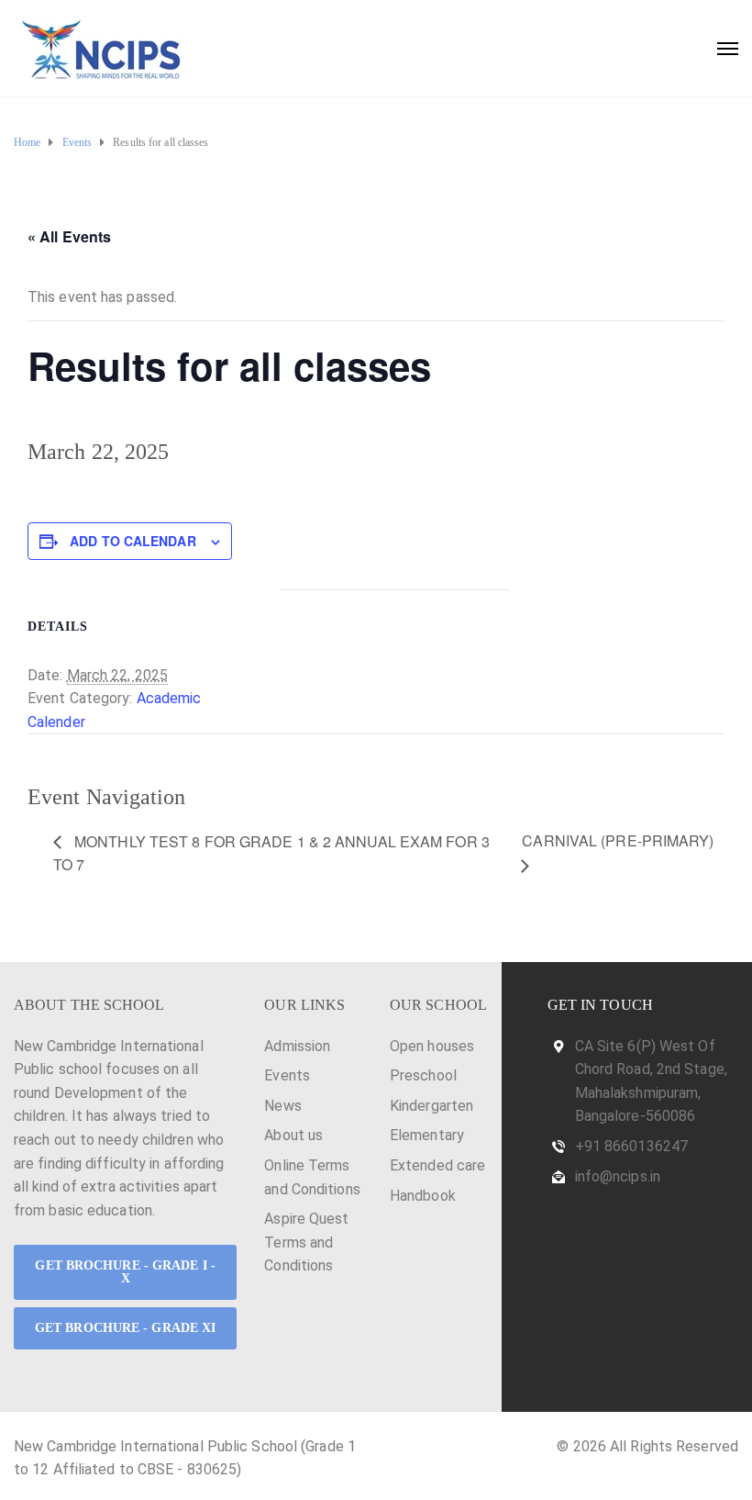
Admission (297, 1046)
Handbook (423, 1195)
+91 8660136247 (631, 1146)
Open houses (432, 1046)
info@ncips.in (617, 1176)
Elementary (427, 1135)
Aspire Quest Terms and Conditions (306, 1242)
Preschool (423, 1075)
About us (293, 1135)
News (282, 1105)
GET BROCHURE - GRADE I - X (125, 1272)
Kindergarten (431, 1105)
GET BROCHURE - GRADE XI (125, 1328)
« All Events (69, 236)
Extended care (437, 1165)
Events (287, 1075)
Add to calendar (133, 541)
